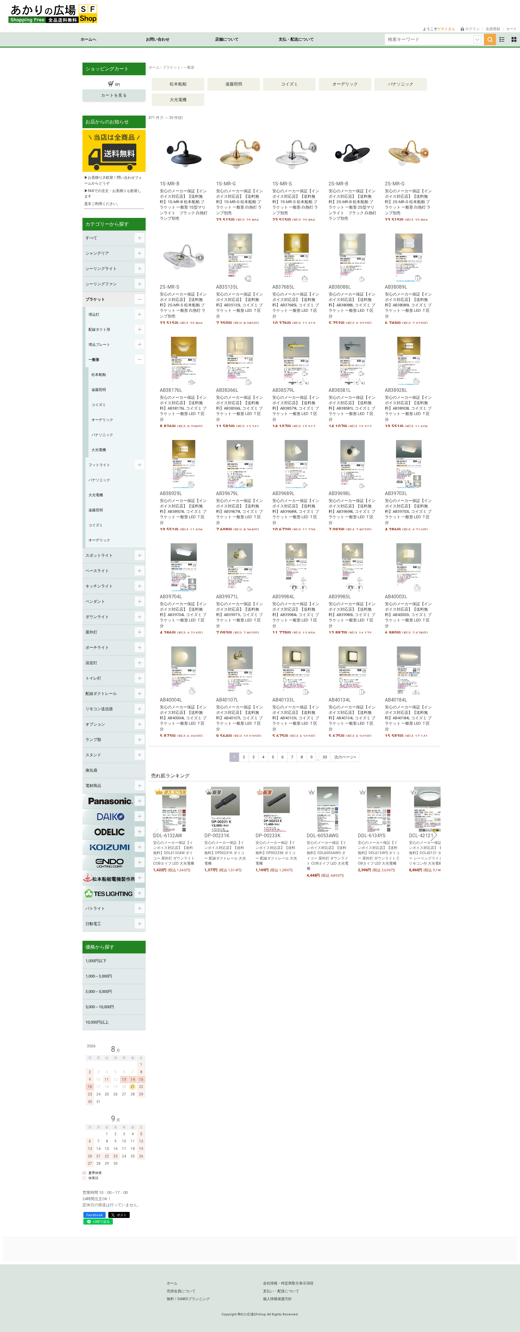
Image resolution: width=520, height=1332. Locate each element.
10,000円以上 (97, 1022)
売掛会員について (181, 1291)
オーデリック (345, 84)
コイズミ (289, 84)
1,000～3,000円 (98, 976)
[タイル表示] (514, 39)
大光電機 (178, 99)
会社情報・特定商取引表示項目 (288, 1283)
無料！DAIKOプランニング (188, 1299)
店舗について (227, 39)
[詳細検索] (477, 39)
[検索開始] (490, 39)
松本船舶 (178, 84)
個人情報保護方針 (277, 1299)
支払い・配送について (281, 1291)
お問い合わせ (157, 39)
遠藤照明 (233, 84)
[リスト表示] (502, 39)
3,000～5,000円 (98, 991)
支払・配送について (296, 39)
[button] (155, 834)
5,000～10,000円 (99, 1007)
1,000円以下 (96, 961)
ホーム (172, 1283)
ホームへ (88, 39)
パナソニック (400, 84)
